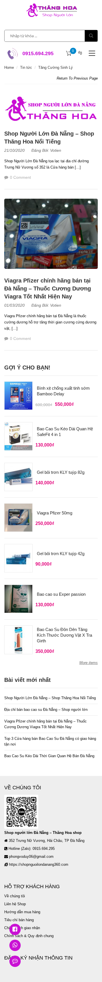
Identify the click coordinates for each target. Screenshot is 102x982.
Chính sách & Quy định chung (29, 936)
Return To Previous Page (77, 78)
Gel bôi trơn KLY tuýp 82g (60, 472)
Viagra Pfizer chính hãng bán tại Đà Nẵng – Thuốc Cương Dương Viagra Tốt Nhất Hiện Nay (47, 288)
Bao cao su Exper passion (61, 594)
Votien (55, 150)
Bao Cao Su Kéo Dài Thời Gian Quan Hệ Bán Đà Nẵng (49, 756)
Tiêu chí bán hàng (19, 920)
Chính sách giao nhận (22, 928)
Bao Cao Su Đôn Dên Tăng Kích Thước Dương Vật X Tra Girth (64, 635)
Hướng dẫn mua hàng (22, 912)
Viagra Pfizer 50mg (54, 512)
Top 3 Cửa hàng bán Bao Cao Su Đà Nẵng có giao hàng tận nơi (50, 741)
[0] (69, 53)
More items (88, 663)
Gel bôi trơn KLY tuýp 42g (60, 553)
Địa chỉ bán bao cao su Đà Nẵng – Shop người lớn (46, 709)
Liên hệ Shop (15, 904)
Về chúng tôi (14, 896)
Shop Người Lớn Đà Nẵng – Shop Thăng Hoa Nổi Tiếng (50, 698)
